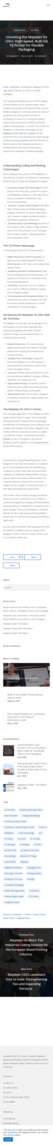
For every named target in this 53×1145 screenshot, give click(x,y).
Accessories (9, 810)
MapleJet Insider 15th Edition (15, 633)
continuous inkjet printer (15, 821)
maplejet (24, 862)
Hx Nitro (37, 844)
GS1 (40, 833)
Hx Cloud (21, 838)
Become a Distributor (12, 914)
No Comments (40, 56)
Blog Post (15, 87)
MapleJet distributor (13, 867)
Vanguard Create (11, 902)
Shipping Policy (23, 918)
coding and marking (31, 815)
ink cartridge (10, 856)
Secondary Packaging (13, 885)
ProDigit (30, 879)
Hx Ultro (35, 30)
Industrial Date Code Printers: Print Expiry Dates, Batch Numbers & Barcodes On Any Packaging (24, 617)
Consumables (9, 1101)
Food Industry (9, 1118)
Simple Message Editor (14, 890)
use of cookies (13, 1134)
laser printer (10, 862)
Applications (20, 30)
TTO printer (33, 896)
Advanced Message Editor (31, 810)
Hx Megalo (24, 844)
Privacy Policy (39, 914)
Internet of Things (28, 856)
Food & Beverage (26, 833)
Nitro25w (7, 1092)
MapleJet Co (14, 56)
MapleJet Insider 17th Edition (15, 623)
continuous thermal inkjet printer (19, 827)
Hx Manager (9, 844)
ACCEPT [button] (8, 1139)
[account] (42, 5)
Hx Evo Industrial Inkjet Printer (16, 1097)
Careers (27, 914)
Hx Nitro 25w (10, 850)
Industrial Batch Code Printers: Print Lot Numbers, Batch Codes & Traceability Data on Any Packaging (25, 609)
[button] (48, 5)
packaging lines (34, 867)
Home (6, 87)
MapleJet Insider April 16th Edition (18, 628)
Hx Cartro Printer (10, 1087)
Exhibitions (9, 833)
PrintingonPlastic (34, 873)
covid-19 (43, 827)
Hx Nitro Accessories (30, 850)
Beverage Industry (11, 1123)
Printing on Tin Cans (13, 879)
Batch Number (10, 815)
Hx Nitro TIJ (8, 1083)
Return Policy (9, 918)
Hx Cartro (8, 838)
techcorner (34, 890)
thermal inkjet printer (14, 896)
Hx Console (35, 838)
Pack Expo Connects (13, 873)
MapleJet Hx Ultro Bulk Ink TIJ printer (19, 133)
